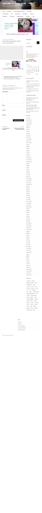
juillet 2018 (28, 233)
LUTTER (28, 295)
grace (28, 291)
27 (38, 71)
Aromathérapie (7, 76)
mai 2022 (27, 150)
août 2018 (28, 231)
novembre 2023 (28, 121)
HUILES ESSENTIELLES (31, 293)
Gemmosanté (28, 97)
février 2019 (28, 220)
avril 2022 (27, 152)
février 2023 (28, 135)
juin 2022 (27, 148)
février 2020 (28, 197)
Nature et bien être (14, 3)
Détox (37, 288)
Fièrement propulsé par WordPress (8, 335)
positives (28, 302)
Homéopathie (25, 13)
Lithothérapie (4, 16)
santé (31, 306)
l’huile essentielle (33, 295)
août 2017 (28, 254)
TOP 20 (32, 308)
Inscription (19, 322)
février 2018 (28, 242)
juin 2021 (27, 167)
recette (28, 304)
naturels (28, 300)
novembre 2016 (28, 271)
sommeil (28, 308)
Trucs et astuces (14, 77)
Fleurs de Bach (17, 13)
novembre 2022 (28, 138)
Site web (4, 114)
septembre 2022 (29, 142)
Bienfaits (28, 282)
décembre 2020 (29, 178)
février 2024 (28, 118)
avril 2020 (28, 193)
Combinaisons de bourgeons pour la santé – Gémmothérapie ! (32, 99)
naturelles (36, 299)
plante (32, 300)
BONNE (32, 282)
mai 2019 (27, 214)
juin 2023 (27, 129)
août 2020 (28, 186)
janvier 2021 (28, 176)
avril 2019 (27, 216)
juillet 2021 (28, 165)
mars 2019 (28, 218)
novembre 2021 (28, 159)
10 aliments (29, 280)
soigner (34, 306)
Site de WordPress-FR (21, 329)
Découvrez (33, 288)
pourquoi (32, 302)
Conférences (29, 11)
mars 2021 (28, 172)
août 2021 (28, 163)
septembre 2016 (29, 274)
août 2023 (28, 125)
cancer (36, 282)
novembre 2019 (28, 203)
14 (27, 70)
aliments (33, 280)
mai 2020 (27, 191)
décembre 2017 (28, 246)
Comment (28, 286)
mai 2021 (27, 169)
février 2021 (28, 174)
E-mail (4, 110)
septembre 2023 (29, 123)
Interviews (32, 13)
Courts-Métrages (5, 13)
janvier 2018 (28, 244)
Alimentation (9, 11)
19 (36, 70)
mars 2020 (28, 195)
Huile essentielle (35, 291)
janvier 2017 (28, 267)
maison (28, 297)
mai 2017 (27, 259)
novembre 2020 (29, 180)
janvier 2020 (28, 199)
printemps (37, 302)
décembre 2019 (28, 201)
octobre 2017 (28, 250)
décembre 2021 (28, 157)
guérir (31, 291)
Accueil (3, 11)
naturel (35, 297)
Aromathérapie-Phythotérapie (19, 11)
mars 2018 (28, 240)
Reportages (28, 16)
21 (27, 71)
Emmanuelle (11, 39)
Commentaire (5, 91)
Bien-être (13, 76)
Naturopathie (12, 16)
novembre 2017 (28, 248)
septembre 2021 (29, 161)
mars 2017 (28, 263)
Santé (34, 16)
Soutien (8, 77)
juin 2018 (27, 235)
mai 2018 (27, 237)
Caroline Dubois (29, 284)
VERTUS (36, 308)
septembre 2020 (29, 184)
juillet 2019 (28, 210)
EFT (11, 13)
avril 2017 (27, 261)
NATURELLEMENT (30, 299)
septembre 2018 (29, 229)
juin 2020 (27, 189)
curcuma (28, 288)
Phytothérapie (19, 76)
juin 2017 (27, 257)
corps (36, 286)
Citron (34, 284)
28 (27, 72)
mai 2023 (27, 131)
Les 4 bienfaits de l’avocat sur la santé (32, 88)
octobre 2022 (28, 140)
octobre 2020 (28, 182)
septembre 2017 (29, 252)
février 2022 (28, 155)
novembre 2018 (28, 225)
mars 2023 (28, 133)
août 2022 (28, 144)
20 (38, 70)
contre (32, 286)
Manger (31, 297)
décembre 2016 (28, 269)
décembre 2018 (28, 223)
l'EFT (37, 293)
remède (31, 304)
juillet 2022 (28, 146)
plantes (35, 300)
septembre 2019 (29, 206)
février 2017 (28, 265)
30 (30, 72)
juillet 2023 (28, 127)
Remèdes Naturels (20, 16)
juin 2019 (27, 212)
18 (34, 70)
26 (36, 71)
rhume (28, 306)
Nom (3, 105)
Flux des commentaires (22, 327)
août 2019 (28, 208)
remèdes (35, 304)
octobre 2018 (28, 227)
